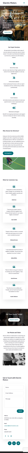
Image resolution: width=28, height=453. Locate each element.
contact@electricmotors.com (11, 425)
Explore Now (8, 32)
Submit (20, 411)
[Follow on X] (8, 436)
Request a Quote (14, 319)
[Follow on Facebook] (5, 436)
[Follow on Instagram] (11, 436)
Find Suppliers (8, 153)
